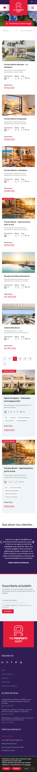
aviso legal (19, 605)
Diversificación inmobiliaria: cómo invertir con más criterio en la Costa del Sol (17, 719)
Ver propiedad (18, 390)
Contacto (5, 678)
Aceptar (6, 768)
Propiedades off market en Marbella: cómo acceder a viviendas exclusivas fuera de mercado (16, 701)
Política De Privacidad (9, 686)
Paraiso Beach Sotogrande (15, 119)
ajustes (28, 764)
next (33, 542)
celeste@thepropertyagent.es (12, 740)
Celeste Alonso (11, 744)
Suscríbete (8, 611)
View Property (18, 57)
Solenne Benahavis (12, 328)
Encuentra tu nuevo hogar (20, 24)
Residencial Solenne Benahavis (17, 276)
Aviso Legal (6, 682)
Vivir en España (7, 674)
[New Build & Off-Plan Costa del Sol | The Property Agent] (18, 14)
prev (1, 542)
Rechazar (16, 768)
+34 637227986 (7, 736)
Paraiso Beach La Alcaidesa (15, 170)
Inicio (3, 670)
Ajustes (26, 768)
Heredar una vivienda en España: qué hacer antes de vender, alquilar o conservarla (17, 710)
